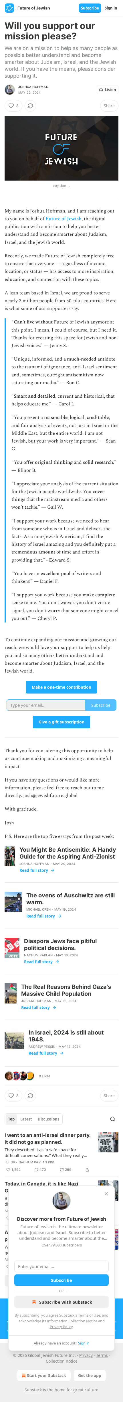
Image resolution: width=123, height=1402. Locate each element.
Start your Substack (46, 1375)
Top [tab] (11, 1119)
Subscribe (90, 8)
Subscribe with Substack (65, 1302)
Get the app (89, 1375)
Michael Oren (38, 909)
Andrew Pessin (42, 1047)
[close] (106, 1193)
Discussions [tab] (48, 1119)
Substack (33, 1390)
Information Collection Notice (72, 1321)
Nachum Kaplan (38, 955)
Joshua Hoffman (33, 87)
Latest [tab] (26, 1119)
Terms (102, 1355)
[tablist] (34, 1119)
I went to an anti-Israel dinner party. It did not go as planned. (47, 1138)
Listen (110, 89)
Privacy (86, 1355)
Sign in (111, 8)
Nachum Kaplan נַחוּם (36, 1162)
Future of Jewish (63, 219)
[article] (61, 1152)
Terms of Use (89, 1315)
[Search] (112, 1119)
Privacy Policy (61, 1326)
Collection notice (62, 1361)
